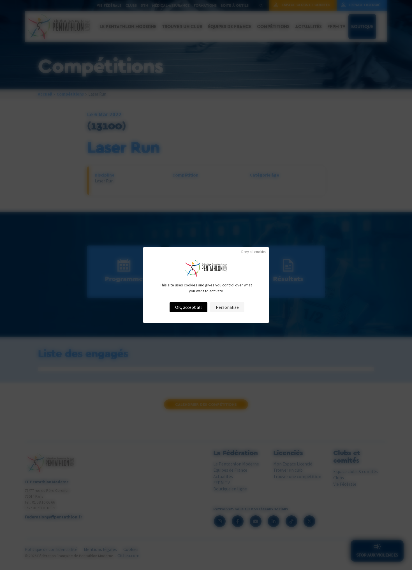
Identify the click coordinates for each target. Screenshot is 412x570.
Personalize (227, 307)
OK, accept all (188, 307)
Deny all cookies (253, 252)
